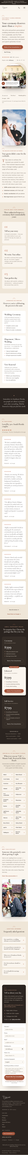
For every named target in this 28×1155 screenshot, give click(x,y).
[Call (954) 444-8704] (19, 7)
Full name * (6, 1026)
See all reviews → (14, 609)
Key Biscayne (20, 783)
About (3, 1126)
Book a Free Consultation (14, 660)
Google (17, 1140)
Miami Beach (20, 774)
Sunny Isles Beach (20, 788)
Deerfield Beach (20, 806)
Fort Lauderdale (7, 794)
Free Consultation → (9, 1133)
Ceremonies (5, 1115)
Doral (20, 779)
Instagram (4, 1140)
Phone (5, 1033)
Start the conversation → (9, 876)
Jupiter (7, 827)
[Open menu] (24, 7)
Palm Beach (20, 827)
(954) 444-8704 (16, 1019)
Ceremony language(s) (9, 1059)
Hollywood (20, 794)
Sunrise (7, 806)
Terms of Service (12, 1152)
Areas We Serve (6, 1122)
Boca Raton (7, 823)
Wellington (7, 832)
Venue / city (7, 1052)
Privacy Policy (5, 1152)
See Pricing (7, 52)
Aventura (7, 783)
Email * (5, 1039)
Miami (7, 774)
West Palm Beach (20, 817)
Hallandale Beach (20, 812)
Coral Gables (7, 779)
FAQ (3, 1124)
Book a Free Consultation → (12, 47)
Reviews (4, 1120)
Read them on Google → (14, 614)
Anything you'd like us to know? (11, 1065)
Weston (7, 818)
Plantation (20, 800)
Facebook (10, 1140)
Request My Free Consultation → (14, 1077)
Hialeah (7, 788)
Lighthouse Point (7, 812)
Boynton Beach (20, 832)
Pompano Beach (7, 800)
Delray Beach (20, 823)
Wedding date (7, 1046)
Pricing (3, 1117)
